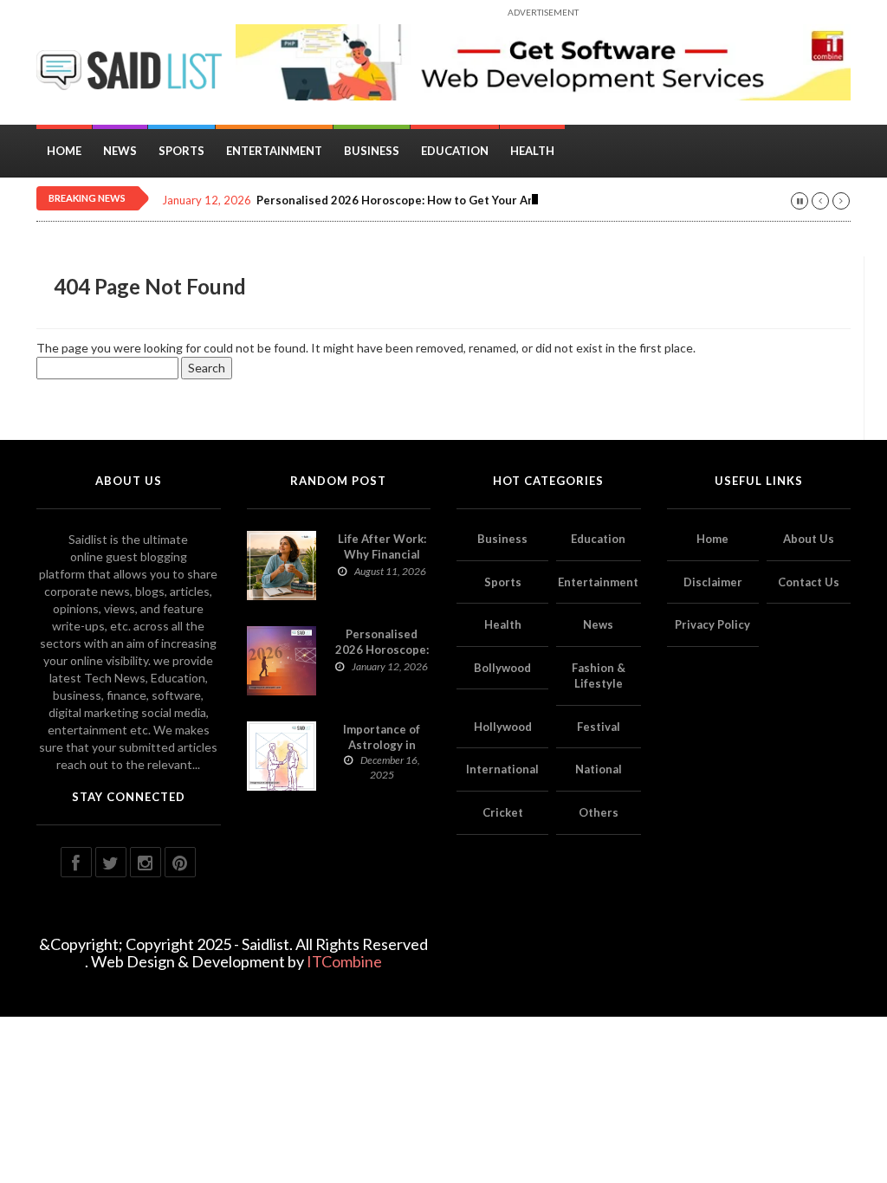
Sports (181, 151)
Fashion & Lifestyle (598, 676)
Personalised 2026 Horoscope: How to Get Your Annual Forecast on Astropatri (471, 200)
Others (598, 812)
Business (371, 151)
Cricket (502, 812)
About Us (808, 539)
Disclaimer (712, 582)
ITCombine (344, 961)
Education (455, 151)
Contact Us (808, 582)
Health (532, 151)
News (120, 151)
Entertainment (274, 151)
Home (64, 151)
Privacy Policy (712, 624)
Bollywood (502, 668)
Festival (598, 727)
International (502, 769)
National (598, 769)
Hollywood (503, 727)
